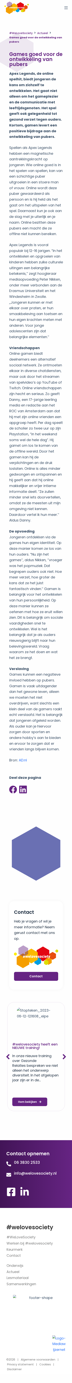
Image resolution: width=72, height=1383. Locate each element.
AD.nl (23, 760)
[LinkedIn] (23, 789)
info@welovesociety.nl (35, 1173)
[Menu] (66, 7)
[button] (64, 1057)
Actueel (42, 33)
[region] (36, 1347)
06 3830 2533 (27, 1162)
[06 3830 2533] (8, 1163)
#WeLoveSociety (21, 33)
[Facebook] (13, 789)
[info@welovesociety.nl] (8, 1174)
